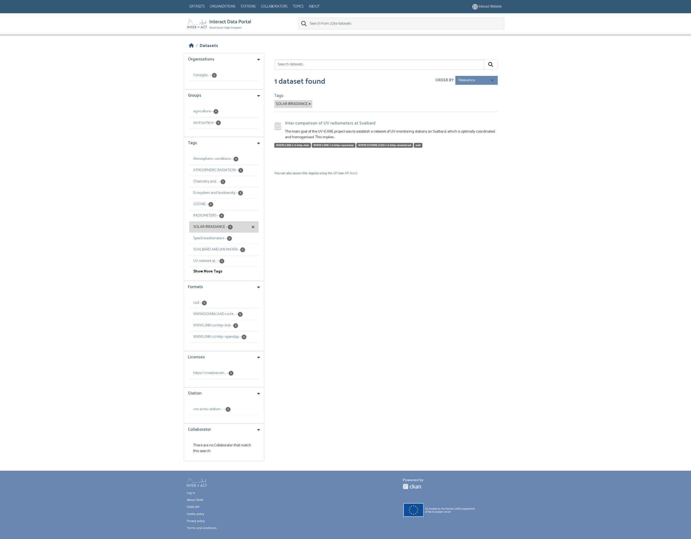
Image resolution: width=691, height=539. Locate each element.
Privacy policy (196, 521)
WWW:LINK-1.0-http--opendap (333, 145)
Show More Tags (207, 271)
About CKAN (195, 500)
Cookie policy (195, 514)
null (418, 145)
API (335, 173)
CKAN (412, 486)
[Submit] (491, 64)
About (314, 6)
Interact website (490, 6)
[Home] (191, 45)
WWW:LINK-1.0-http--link (292, 145)
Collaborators (274, 6)
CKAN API (193, 507)
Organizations (222, 6)
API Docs (350, 173)
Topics (298, 6)
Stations (248, 6)
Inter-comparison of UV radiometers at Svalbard (330, 123)
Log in (191, 493)
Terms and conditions (202, 528)
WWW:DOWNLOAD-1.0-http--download (384, 145)
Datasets (197, 6)
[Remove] (310, 104)
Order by (444, 80)
